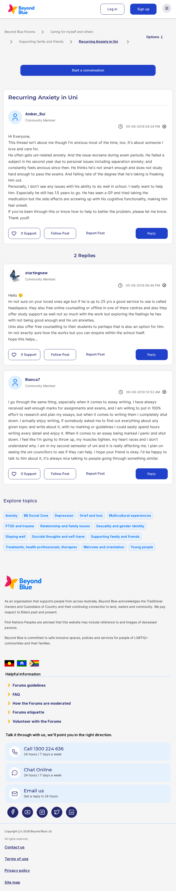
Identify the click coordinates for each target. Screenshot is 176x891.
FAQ (16, 694)
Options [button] (152, 37)
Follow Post (60, 233)
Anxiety (11, 515)
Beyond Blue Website (32, 582)
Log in (112, 9)
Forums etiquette (28, 712)
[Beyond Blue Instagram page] (42, 814)
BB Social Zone (36, 515)
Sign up (143, 9)
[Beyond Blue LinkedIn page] (71, 814)
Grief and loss (91, 515)
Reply (151, 233)
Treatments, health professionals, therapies (41, 547)
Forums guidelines (29, 685)
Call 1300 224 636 (43, 748)
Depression (64, 515)
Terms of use (16, 859)
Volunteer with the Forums (37, 721)
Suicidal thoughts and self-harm (58, 536)
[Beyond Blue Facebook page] (13, 814)
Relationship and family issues (65, 526)
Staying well (15, 536)
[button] (14, 233)
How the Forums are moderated (42, 703)
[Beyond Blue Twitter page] (57, 814)
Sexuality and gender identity (120, 526)
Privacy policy (17, 870)
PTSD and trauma (20, 526)
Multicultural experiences (130, 515)
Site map (12, 882)
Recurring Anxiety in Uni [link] (98, 41)
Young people (142, 547)
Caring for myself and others (71, 32)
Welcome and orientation (103, 547)
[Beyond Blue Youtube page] (27, 814)
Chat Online (38, 769)
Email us (34, 790)
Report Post (95, 233)
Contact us (15, 847)
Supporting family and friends (41, 41)
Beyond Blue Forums (27, 9)
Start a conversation (88, 70)
